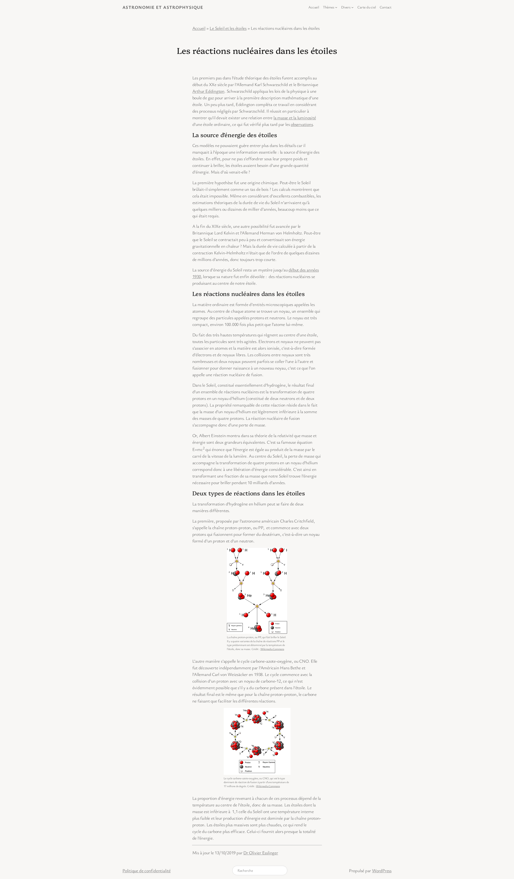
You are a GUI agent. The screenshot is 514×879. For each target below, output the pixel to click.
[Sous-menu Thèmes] (336, 7)
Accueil (198, 28)
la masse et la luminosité (294, 117)
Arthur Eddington (208, 91)
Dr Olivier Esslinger (260, 852)
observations (302, 124)
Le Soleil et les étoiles (228, 28)
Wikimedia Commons (272, 649)
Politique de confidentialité (146, 870)
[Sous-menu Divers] (352, 7)
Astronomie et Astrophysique (162, 7)
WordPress (382, 870)
